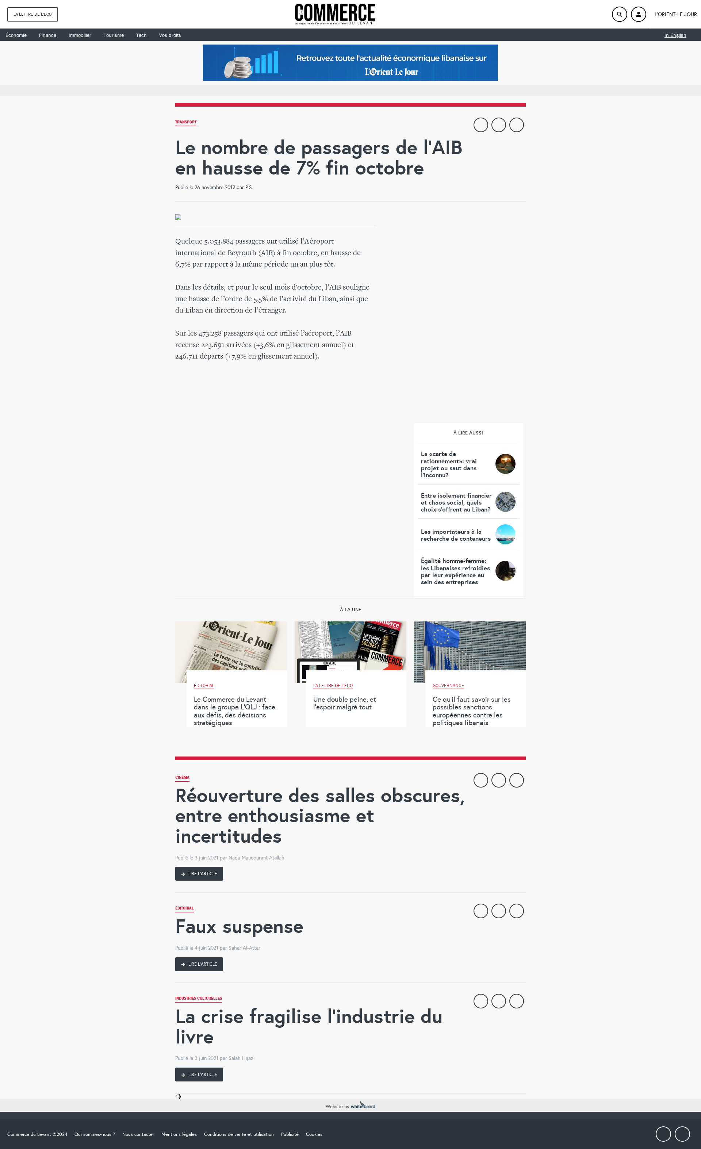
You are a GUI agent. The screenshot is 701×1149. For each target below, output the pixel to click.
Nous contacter (138, 1134)
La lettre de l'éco (33, 14)
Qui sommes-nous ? (94, 1134)
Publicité (290, 1134)
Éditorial (184, 909)
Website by (338, 1107)
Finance (47, 35)
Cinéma (182, 778)
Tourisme (114, 35)
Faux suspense (239, 926)
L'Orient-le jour (676, 14)
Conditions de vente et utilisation (239, 1134)
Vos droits (170, 35)
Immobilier (80, 35)
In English (675, 35)
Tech (141, 35)
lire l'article (202, 873)
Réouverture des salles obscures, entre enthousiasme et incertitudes (320, 816)
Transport (185, 123)
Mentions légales (179, 1134)
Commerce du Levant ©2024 (37, 1134)
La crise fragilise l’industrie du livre (309, 1026)
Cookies (314, 1134)
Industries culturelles (198, 999)
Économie (16, 35)
